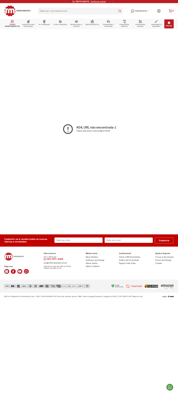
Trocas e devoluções (164, 257)
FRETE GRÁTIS (91, 2)
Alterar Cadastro (93, 266)
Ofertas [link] (169, 26)
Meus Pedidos (92, 257)
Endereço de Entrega (95, 260)
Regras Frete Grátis (127, 263)
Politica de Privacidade (129, 260)
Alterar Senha (91, 263)
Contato (158, 263)
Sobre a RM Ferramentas (129, 257)
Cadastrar (164, 240)
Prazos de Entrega (163, 260)
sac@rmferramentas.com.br (55, 263)
